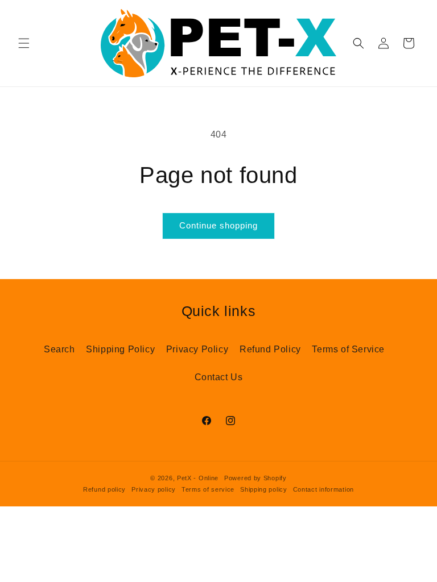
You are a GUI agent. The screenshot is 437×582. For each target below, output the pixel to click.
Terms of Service (348, 349)
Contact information (323, 489)
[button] (23, 43)
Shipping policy (263, 489)
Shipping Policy (120, 349)
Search (59, 349)
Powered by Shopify (255, 478)
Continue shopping (218, 225)
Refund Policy (270, 349)
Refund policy (104, 489)
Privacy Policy (197, 349)
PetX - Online (197, 478)
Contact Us (219, 377)
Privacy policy (153, 489)
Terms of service (208, 489)
